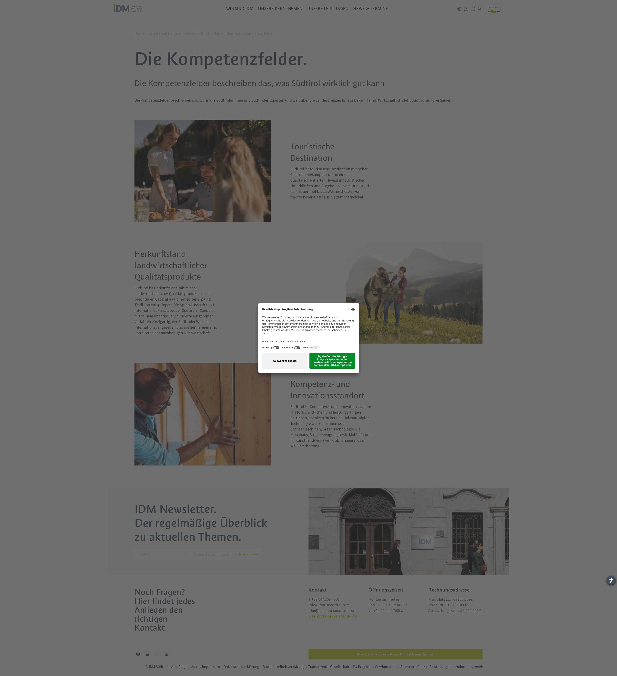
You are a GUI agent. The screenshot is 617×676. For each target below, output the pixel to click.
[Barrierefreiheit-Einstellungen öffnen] (611, 580)
